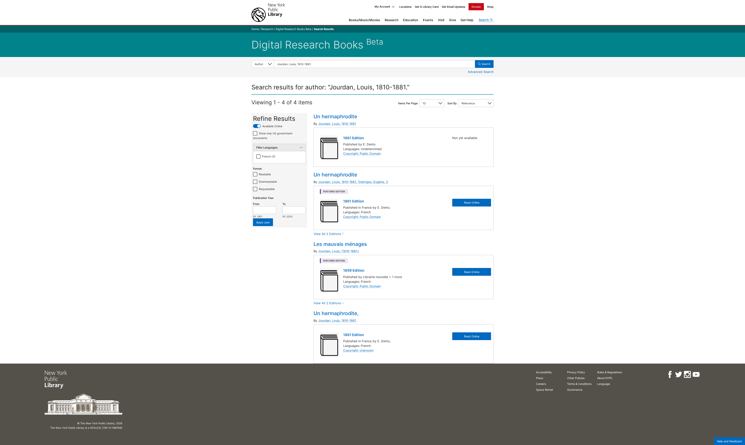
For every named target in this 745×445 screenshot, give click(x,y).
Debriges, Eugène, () (373, 182)
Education (410, 20)
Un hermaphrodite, (336, 313)
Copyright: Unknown (358, 350)
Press (539, 378)
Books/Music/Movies (364, 20)
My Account (382, 6)
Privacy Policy (576, 372)
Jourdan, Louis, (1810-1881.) (338, 251)
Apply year (263, 222)
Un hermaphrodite (335, 116)
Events (428, 20)
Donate (476, 6)
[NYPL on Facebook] (670, 374)
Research (391, 20)
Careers (541, 383)
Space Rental (544, 389)
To (284, 204)
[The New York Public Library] (268, 12)
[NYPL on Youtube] (696, 374)
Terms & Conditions (579, 383)
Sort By (452, 103)
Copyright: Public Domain (362, 154)
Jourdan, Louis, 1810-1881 (337, 124)
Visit (441, 20)
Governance (574, 389)
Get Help (467, 20)
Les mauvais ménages (340, 244)
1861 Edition (353, 138)
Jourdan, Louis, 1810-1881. (337, 182)
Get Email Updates (453, 6)
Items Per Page (408, 103)
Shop (490, 6)
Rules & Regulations (609, 372)
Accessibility (544, 372)
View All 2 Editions (327, 234)
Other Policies (576, 378)
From (256, 204)
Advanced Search (481, 72)
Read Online (471, 202)
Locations (405, 6)
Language (603, 383)
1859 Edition (353, 270)
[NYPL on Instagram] (687, 374)
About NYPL (605, 378)
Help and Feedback (729, 441)
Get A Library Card (427, 6)
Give (452, 20)
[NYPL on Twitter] (678, 374)
